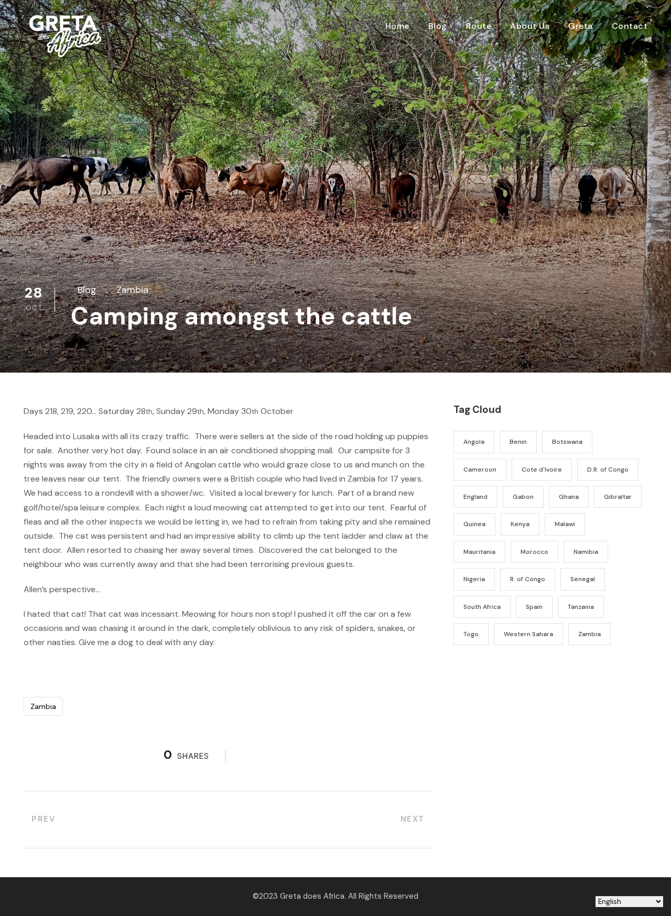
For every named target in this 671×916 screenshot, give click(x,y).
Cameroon (479, 469)
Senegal (582, 579)
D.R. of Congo (608, 469)
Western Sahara (528, 634)
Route (479, 25)
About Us (529, 25)
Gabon (523, 497)
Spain (534, 607)
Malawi (565, 524)
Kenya (520, 524)
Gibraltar (618, 497)
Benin (518, 442)
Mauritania (479, 552)
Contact (630, 25)
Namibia (585, 552)
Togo (471, 634)
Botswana (567, 442)
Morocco (534, 552)
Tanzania (581, 607)
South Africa (482, 607)
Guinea (474, 524)
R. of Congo (527, 579)
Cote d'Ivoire (542, 469)
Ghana (569, 497)
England (475, 497)
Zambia (132, 289)
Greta (580, 25)
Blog (437, 25)
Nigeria (474, 579)
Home (397, 25)
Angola (473, 442)
